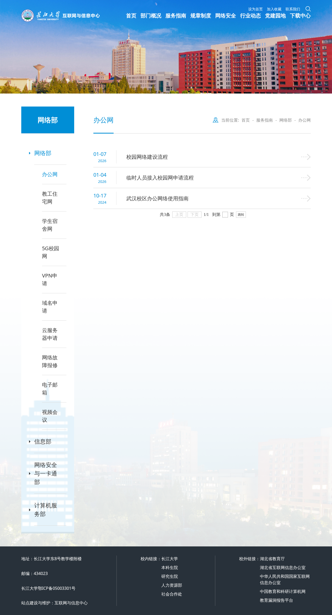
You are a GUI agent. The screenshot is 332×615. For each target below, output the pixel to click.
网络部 (42, 153)
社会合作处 (171, 594)
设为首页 (255, 8)
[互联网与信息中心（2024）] (73, 15)
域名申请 (50, 306)
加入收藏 (274, 8)
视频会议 (50, 415)
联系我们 (293, 8)
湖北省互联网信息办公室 (283, 567)
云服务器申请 (50, 334)
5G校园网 (50, 252)
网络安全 (225, 15)
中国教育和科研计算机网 (283, 591)
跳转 (241, 214)
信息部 (42, 441)
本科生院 (169, 567)
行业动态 (250, 15)
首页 (131, 15)
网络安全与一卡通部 (45, 473)
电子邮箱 (50, 388)
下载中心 (300, 15)
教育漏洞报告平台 (276, 600)
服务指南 (175, 15)
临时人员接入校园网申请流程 (160, 177)
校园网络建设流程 (147, 156)
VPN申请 (49, 279)
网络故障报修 (50, 361)
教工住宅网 (50, 197)
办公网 (50, 174)
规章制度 (200, 15)
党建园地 (275, 15)
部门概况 (151, 15)
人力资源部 (171, 585)
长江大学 (169, 558)
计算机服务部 (45, 509)
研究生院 (169, 576)
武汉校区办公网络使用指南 (157, 198)
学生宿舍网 (50, 224)
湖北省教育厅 (272, 558)
